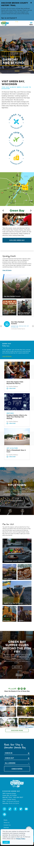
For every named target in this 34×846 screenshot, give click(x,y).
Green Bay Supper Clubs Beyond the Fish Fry (17, 646)
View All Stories (6, 356)
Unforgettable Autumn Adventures (14, 561)
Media (5, 820)
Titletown (17, 485)
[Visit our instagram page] (24, 689)
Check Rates (17, 769)
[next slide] (31, 210)
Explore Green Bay (17, 240)
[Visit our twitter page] (21, 689)
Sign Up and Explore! (8, 18)
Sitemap (6, 827)
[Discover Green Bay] (5, 23)
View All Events (6, 270)
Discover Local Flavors (24, 578)
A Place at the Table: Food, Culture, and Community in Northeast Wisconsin (9, 312)
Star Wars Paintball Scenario (12, 296)
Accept (6, 842)
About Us (6, 822)
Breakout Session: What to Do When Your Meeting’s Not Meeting (17, 416)
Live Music (21, 620)
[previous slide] (3, 210)
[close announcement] (31, 3)
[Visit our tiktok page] (10, 809)
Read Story (17, 667)
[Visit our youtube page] (26, 809)
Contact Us (7, 825)
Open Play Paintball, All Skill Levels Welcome (24, 313)
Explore (17, 498)
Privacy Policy (20, 838)
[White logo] (17, 783)
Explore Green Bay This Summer (13, 603)
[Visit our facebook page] (18, 689)
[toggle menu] (31, 23)
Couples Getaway (7, 578)
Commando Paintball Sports (18, 328)
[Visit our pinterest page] (4, 814)
